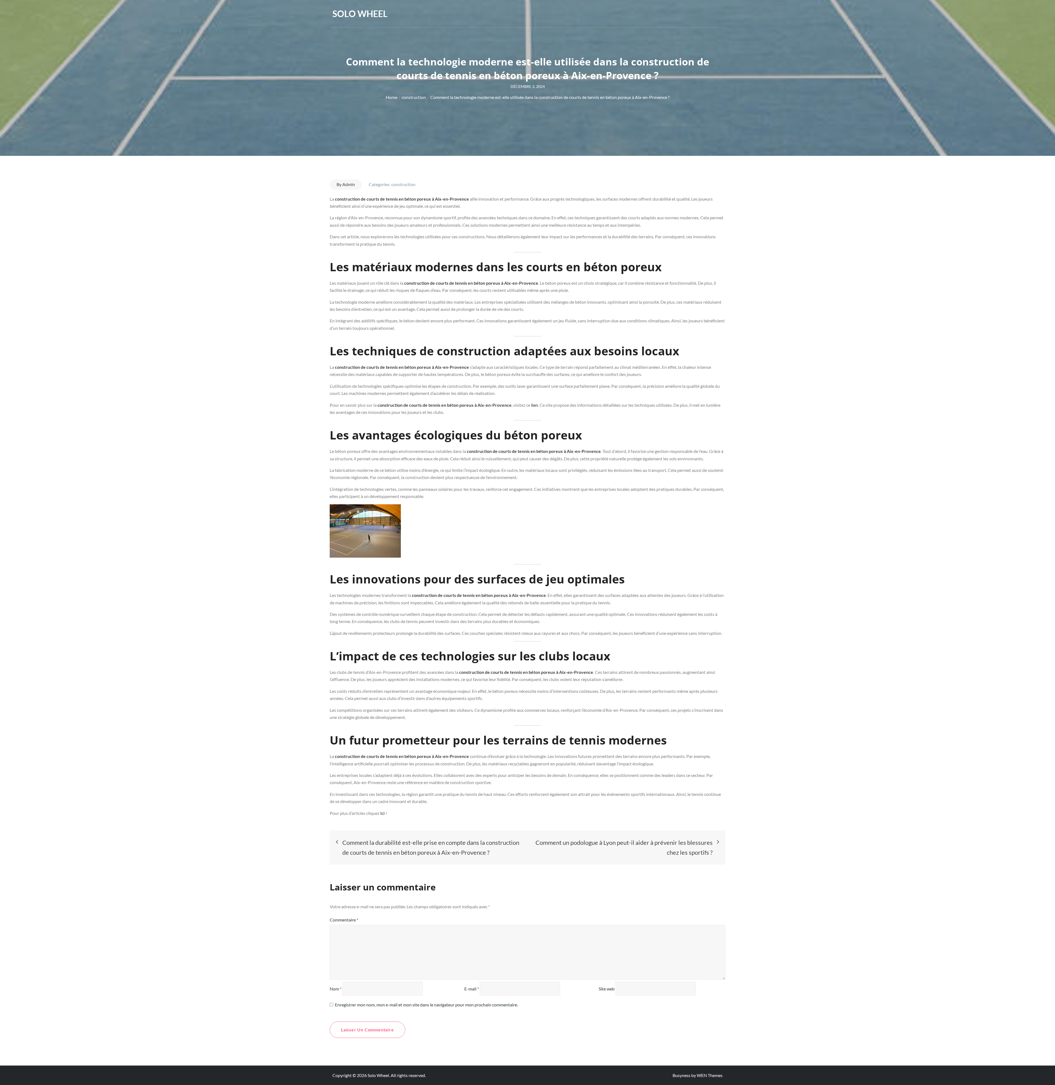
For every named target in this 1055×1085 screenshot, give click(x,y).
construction (403, 184)
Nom (336, 988)
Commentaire (344, 919)
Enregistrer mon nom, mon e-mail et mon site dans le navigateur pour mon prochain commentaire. (426, 1004)
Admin (348, 184)
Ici (382, 813)
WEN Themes (710, 1075)
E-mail (471, 988)
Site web (607, 988)
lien (534, 405)
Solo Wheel (360, 13)
